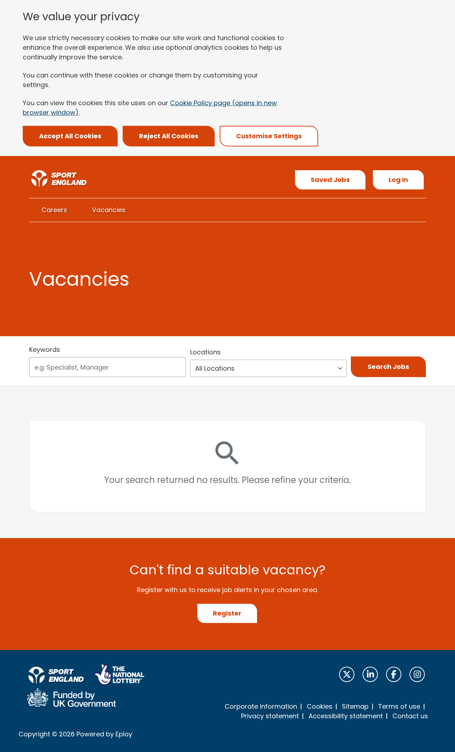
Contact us (410, 715)
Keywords (44, 349)
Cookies (319, 706)
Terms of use (399, 706)
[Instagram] (417, 674)
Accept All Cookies (70, 135)
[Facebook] (393, 674)
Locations (205, 352)
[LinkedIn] (370, 674)
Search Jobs (388, 366)
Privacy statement (270, 715)
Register (227, 613)
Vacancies (108, 209)
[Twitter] (346, 674)
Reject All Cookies (168, 135)
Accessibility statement (346, 715)
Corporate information (261, 706)
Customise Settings (269, 135)
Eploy (124, 734)
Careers (54, 209)
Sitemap (355, 706)
